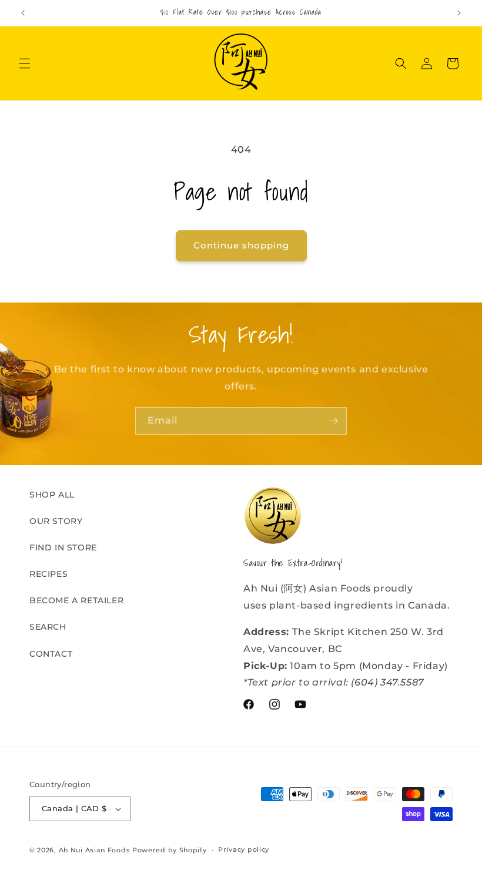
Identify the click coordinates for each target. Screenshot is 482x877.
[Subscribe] (333, 421)
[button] (25, 63)
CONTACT (50, 653)
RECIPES (48, 574)
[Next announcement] (459, 13)
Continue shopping (241, 245)
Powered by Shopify (169, 850)
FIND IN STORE (63, 547)
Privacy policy (243, 849)
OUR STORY (55, 521)
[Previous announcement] (23, 13)
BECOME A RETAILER (76, 600)
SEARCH (47, 626)
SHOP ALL (52, 494)
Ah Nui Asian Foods (94, 850)
